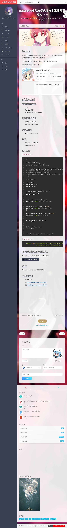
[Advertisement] (42, 298)
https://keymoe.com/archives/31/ (36, 285)
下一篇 (62, 334)
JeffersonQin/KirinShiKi (32, 259)
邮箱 (44, 365)
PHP (48, 519)
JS (32, 519)
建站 (42, 20)
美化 (55, 519)
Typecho (22, 519)
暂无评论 (54, 18)
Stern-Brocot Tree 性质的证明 (32, 411)
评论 (23, 346)
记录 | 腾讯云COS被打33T (30, 406)
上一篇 (22, 334)
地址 (23, 371)
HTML (26, 519)
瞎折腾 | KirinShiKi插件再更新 (31, 416)
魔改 (51, 519)
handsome (37, 519)
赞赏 (43, 321)
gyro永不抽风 (25, 18)
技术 (44, 20)
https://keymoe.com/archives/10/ (36, 282)
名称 (23, 365)
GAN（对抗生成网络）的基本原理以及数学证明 (36, 401)
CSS (30, 519)
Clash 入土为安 (28, 396)
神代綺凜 (43, 519)
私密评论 (56, 361)
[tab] (25, 387)
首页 (23, 26)
